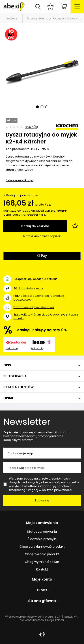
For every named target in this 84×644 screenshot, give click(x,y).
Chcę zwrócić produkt (42, 554)
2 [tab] (42, 106)
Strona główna (37, 18)
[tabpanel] (42, 71)
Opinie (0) (31, 127)
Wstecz (11, 18)
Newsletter (26, 421)
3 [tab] (46, 106)
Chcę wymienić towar (42, 562)
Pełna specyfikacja (19, 180)
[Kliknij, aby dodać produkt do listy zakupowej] (75, 226)
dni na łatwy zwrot (28, 288)
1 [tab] (37, 106)
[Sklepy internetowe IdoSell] (42, 634)
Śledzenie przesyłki (42, 539)
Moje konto (42, 579)
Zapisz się (42, 500)
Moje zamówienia (42, 523)
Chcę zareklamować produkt (42, 547)
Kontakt (42, 569)
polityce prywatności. (57, 490)
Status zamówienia (42, 532)
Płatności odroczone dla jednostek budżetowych (38, 298)
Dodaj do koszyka (35, 226)
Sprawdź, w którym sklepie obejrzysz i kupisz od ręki (45, 316)
